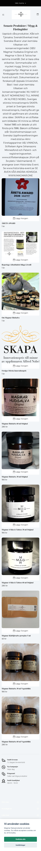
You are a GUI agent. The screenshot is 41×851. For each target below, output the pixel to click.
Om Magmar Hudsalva (10, 317)
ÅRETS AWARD (8, 223)
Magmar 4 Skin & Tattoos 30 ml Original (17, 529)
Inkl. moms (19, 3)
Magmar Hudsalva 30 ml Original (15, 476)
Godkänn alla (20, 839)
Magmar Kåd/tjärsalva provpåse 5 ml (16, 635)
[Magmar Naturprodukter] (21, 14)
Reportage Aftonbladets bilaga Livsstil (16, 264)
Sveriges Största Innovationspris (14, 370)
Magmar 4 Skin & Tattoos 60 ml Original (17, 582)
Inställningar (20, 845)
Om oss (5, 802)
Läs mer (5, 815)
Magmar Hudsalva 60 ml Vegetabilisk (16, 741)
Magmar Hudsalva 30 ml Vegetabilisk (16, 688)
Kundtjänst (7, 809)
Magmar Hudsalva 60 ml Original (15, 423)
